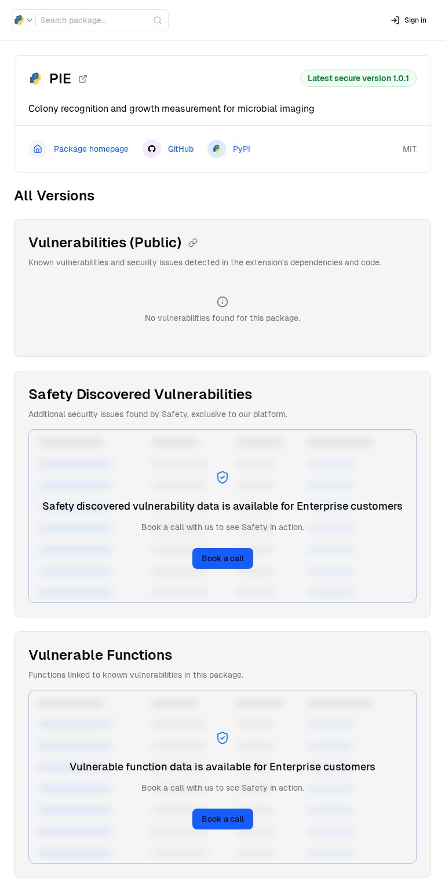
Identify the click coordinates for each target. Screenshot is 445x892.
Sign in (415, 20)
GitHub (181, 148)
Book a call (223, 558)
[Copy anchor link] (193, 243)
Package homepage (91, 148)
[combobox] (23, 20)
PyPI (241, 148)
